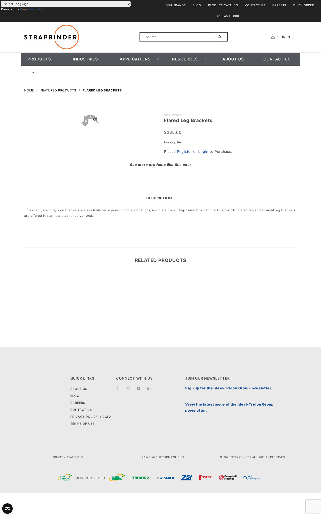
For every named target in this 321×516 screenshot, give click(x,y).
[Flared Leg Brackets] (91, 122)
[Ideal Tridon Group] (65, 478)
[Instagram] (130, 390)
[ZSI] (186, 478)
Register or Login (193, 151)
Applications (135, 59)
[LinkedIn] (150, 390)
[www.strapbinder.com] (51, 36)
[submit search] (219, 37)
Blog (197, 5)
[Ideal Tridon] (117, 478)
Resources (185, 59)
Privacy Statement (68, 457)
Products (39, 59)
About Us (233, 59)
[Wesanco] (165, 478)
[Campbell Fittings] (227, 478)
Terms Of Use (82, 423)
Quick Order (303, 5)
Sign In (283, 37)
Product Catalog (223, 5)
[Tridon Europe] (141, 478)
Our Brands (176, 5)
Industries (85, 59)
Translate (35, 9)
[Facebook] (119, 390)
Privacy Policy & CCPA (91, 416)
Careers (279, 5)
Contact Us (255, 5)
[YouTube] (140, 390)
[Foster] (205, 478)
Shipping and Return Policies (160, 457)
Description (159, 198)
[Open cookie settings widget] (7, 508)
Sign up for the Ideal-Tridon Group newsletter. (228, 388)
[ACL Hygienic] (251, 478)
